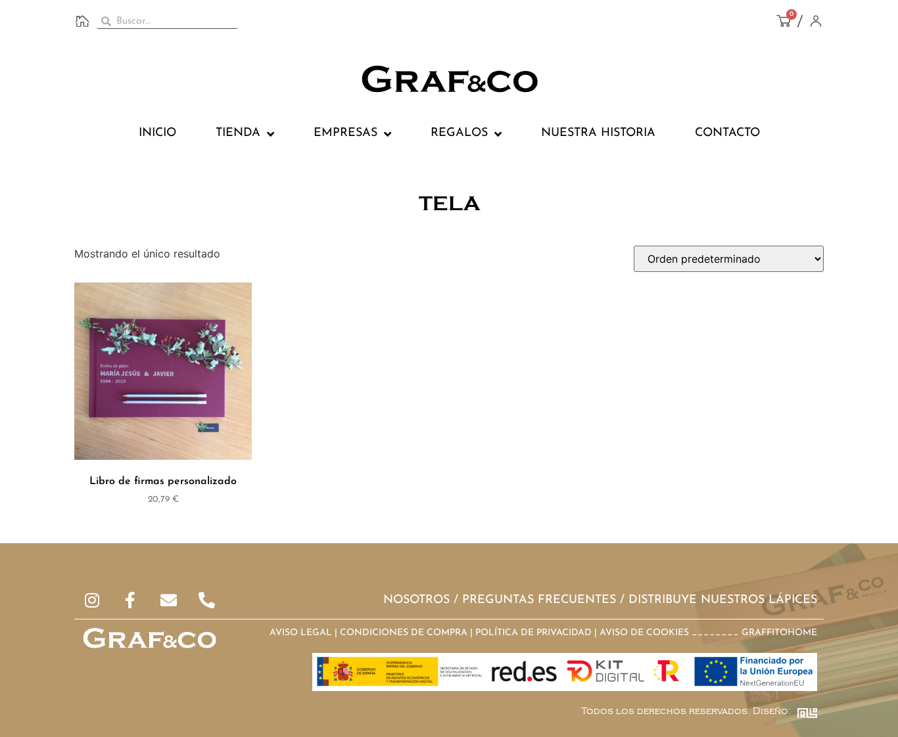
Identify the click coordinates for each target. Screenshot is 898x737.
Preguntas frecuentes (539, 600)
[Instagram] (92, 600)
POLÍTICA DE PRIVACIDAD (533, 633)
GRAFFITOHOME (779, 633)
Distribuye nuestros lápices (722, 600)
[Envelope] (168, 600)
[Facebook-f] (130, 600)
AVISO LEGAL (301, 633)
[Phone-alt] (207, 600)
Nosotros (416, 600)
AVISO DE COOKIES (644, 633)
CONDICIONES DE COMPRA (403, 633)
